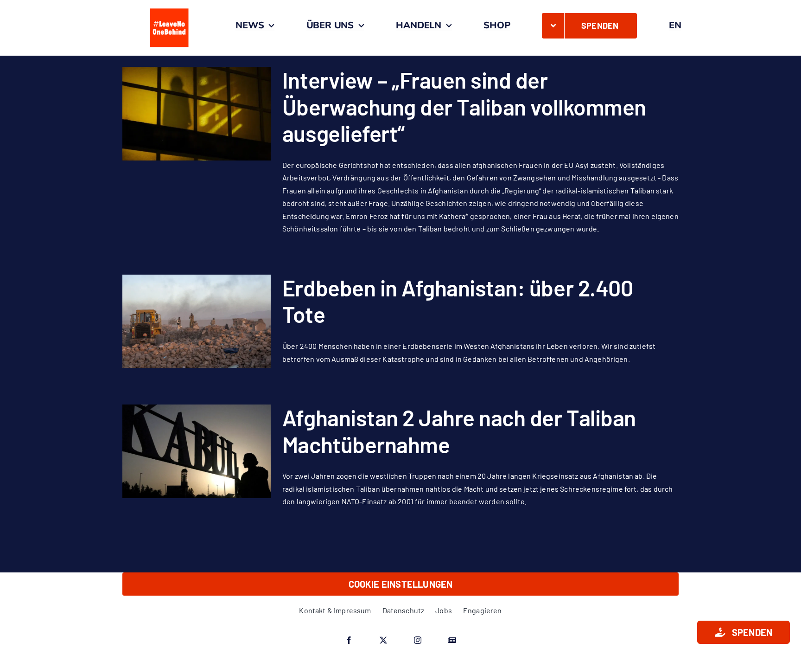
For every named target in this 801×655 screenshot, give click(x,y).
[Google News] (452, 640)
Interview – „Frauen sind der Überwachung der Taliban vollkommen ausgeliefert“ (464, 106)
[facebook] (349, 640)
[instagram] (417, 640)
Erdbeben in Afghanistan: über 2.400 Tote (457, 301)
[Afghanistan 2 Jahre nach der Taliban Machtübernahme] (196, 451)
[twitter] (383, 640)
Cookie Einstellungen (401, 584)
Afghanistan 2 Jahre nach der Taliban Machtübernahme (459, 431)
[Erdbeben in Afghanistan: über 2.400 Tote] (196, 321)
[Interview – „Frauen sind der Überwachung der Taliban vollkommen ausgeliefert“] (196, 114)
